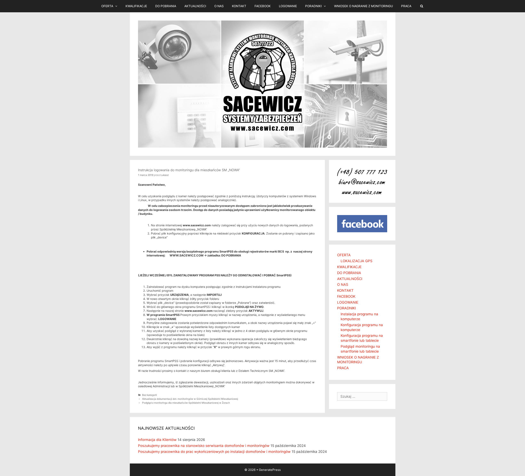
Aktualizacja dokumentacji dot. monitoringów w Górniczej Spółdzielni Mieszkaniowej (190, 398)
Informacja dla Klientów (157, 440)
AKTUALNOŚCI (195, 6)
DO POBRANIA (165, 6)
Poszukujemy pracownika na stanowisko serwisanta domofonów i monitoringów (203, 446)
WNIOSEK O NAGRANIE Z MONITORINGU (363, 6)
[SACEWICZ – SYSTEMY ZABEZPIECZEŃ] (262, 83)
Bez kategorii (149, 394)
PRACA (406, 6)
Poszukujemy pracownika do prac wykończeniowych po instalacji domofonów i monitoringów (214, 452)
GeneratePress (270, 470)
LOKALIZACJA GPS (356, 261)
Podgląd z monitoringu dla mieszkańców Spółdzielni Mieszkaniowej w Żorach (186, 402)
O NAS (219, 6)
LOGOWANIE (288, 6)
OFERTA (107, 6)
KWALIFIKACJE (136, 6)
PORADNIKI (313, 6)
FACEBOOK (263, 6)
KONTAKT (239, 6)
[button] (117, 6)
